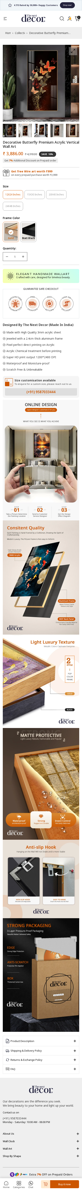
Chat (30, 1187)
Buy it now (64, 1184)
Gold (13, 239)
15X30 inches (36, 196)
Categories (19, 1187)
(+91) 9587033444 (41, 392)
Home (6, 1187)
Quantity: (9, 248)
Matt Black (29, 239)
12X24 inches (14, 196)
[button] (77, 18)
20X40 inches (57, 196)
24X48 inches (14, 207)
